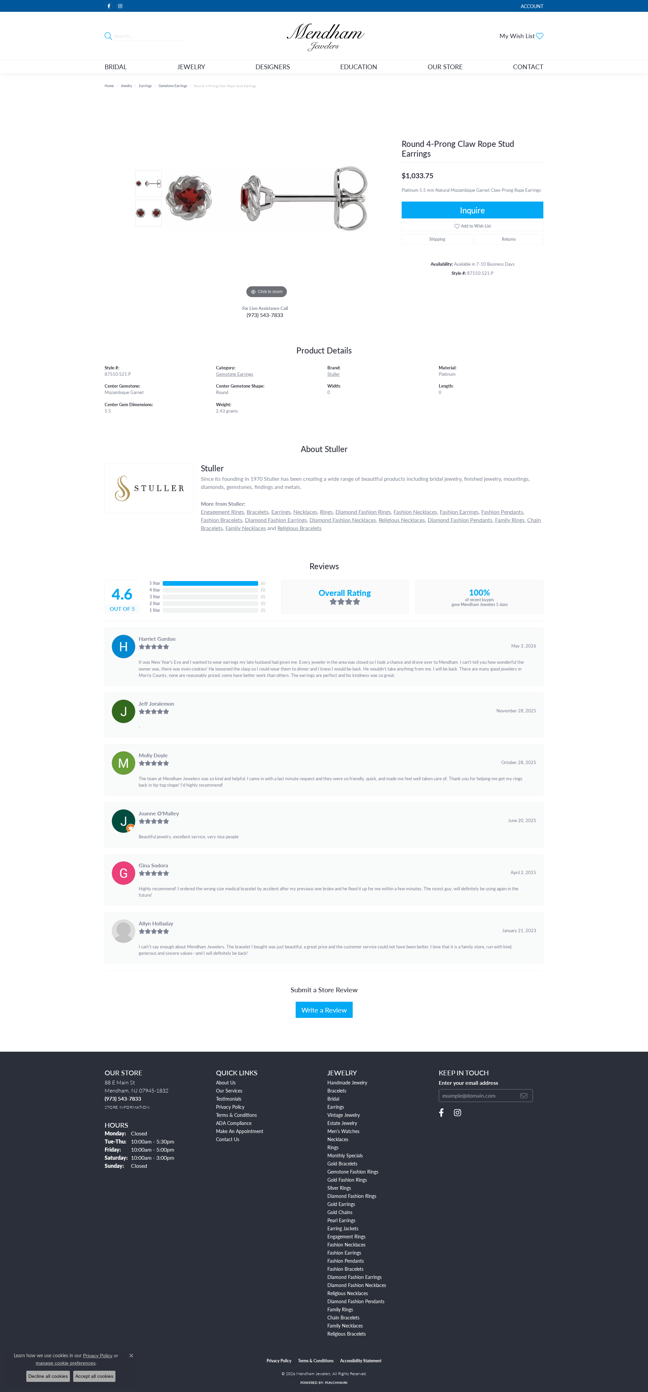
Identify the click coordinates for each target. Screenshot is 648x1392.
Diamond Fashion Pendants (460, 520)
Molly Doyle (153, 755)
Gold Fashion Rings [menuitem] (347, 1179)
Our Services (229, 1090)
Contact (528, 66)
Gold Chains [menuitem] (339, 1212)
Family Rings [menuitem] (340, 1309)
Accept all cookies (94, 1376)
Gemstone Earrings (173, 85)
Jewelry (191, 66)
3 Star (155, 597)
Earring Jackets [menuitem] (342, 1228)
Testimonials (228, 1098)
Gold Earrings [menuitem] (341, 1204)
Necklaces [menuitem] (337, 1139)
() (263, 583)
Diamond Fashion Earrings (276, 520)
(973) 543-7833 (265, 315)
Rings (326, 512)
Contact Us (227, 1139)
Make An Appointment (239, 1131)
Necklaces (305, 512)
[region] (266, 198)
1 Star (155, 610)
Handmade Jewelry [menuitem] (347, 1082)
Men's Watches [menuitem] (343, 1131)
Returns (509, 239)
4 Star (155, 590)
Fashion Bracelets (221, 520)
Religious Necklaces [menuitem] (347, 1293)
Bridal (116, 66)
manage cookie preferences (66, 1363)
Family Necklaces (245, 528)
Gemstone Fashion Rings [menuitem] (352, 1171)
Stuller (333, 374)
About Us (226, 1082)
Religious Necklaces (402, 520)
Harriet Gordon (157, 638)
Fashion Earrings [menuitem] (344, 1252)
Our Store (445, 66)
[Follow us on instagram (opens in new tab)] (120, 6)
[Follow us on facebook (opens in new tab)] (109, 6)
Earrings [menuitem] (335, 1106)
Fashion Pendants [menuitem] (345, 1260)
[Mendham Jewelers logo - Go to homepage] (324, 36)
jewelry (126, 85)
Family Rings (509, 520)
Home (109, 85)
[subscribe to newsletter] (524, 1095)
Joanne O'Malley (159, 813)
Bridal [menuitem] (333, 1098)
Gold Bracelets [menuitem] (342, 1163)
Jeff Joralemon (156, 703)
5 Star (155, 583)
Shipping (437, 239)
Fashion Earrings (459, 512)
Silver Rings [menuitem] (339, 1187)
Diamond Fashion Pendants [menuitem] (355, 1301)
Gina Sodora (153, 865)
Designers (272, 66)
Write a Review (324, 1010)
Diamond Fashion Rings (363, 512)
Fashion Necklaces (415, 512)
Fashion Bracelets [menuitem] (345, 1268)
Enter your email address (468, 1082)
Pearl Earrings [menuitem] (341, 1220)
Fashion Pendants (502, 512)
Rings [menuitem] (333, 1147)
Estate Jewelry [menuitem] (342, 1123)
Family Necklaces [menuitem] (345, 1325)
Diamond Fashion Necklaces (342, 520)
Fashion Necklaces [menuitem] (346, 1244)
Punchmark (336, 1382)
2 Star (155, 603)
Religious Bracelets (299, 528)
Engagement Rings (222, 512)
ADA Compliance (233, 1123)
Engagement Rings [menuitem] (346, 1236)
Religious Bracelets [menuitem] (346, 1333)
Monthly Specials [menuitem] (345, 1155)
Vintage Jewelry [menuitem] (343, 1114)
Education (358, 66)
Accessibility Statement (360, 1361)
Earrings (145, 85)
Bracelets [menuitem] (336, 1090)
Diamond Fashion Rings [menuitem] (351, 1195)
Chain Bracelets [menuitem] (343, 1317)
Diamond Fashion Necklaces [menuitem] (356, 1285)
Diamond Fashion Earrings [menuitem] (354, 1276)
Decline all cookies (48, 1376)
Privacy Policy (230, 1106)
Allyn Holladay (156, 923)
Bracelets (258, 512)
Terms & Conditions (236, 1114)
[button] (531, 6)
